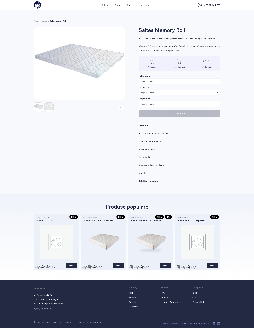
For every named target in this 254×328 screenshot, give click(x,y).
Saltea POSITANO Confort (98, 220)
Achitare (165, 297)
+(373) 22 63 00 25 (43, 308)
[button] (121, 108)
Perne (118, 5)
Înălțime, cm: (144, 76)
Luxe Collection (90, 217)
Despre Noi (198, 302)
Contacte (197, 297)
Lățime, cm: (144, 87)
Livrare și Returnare (170, 302)
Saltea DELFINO (45, 220)
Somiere (130, 5)
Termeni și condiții (170, 323)
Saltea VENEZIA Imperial (191, 220)
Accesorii (146, 5)
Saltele (105, 5)
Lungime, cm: (145, 98)
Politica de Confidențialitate (142, 320)
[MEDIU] (56, 242)
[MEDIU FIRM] (150, 242)
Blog (194, 292)
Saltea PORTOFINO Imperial (146, 220)
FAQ (163, 292)
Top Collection (42, 217)
